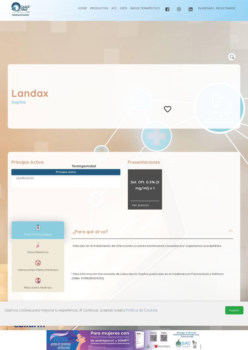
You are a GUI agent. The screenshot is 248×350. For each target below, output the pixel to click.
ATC (114, 8)
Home (82, 8)
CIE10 (123, 8)
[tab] (152, 234)
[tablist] (38, 230)
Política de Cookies (141, 310)
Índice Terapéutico (145, 8)
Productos (99, 8)
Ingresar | (206, 8)
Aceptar (234, 310)
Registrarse (226, 8)
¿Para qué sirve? (90, 231)
